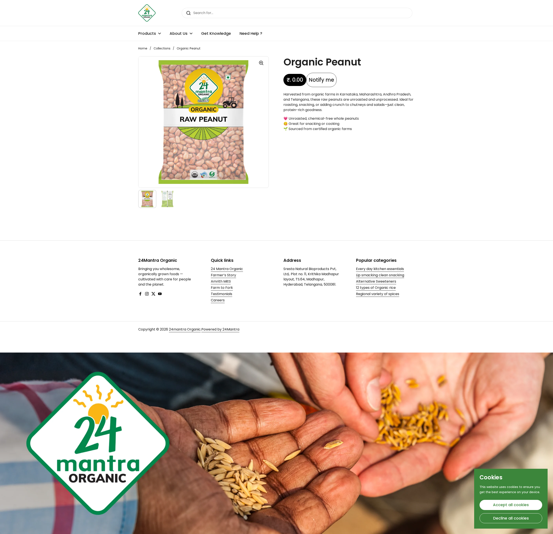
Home (142, 48)
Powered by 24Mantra (220, 329)
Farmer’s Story (223, 275)
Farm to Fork (222, 287)
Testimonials (221, 293)
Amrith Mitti (221, 281)
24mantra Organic (185, 329)
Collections (162, 48)
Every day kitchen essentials (380, 268)
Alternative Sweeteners (376, 281)
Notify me (321, 79)
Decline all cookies (511, 518)
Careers (218, 300)
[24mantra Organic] (147, 13)
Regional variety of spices (377, 293)
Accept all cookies (511, 504)
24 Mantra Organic (227, 268)
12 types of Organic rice (376, 287)
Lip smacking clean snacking (380, 275)
